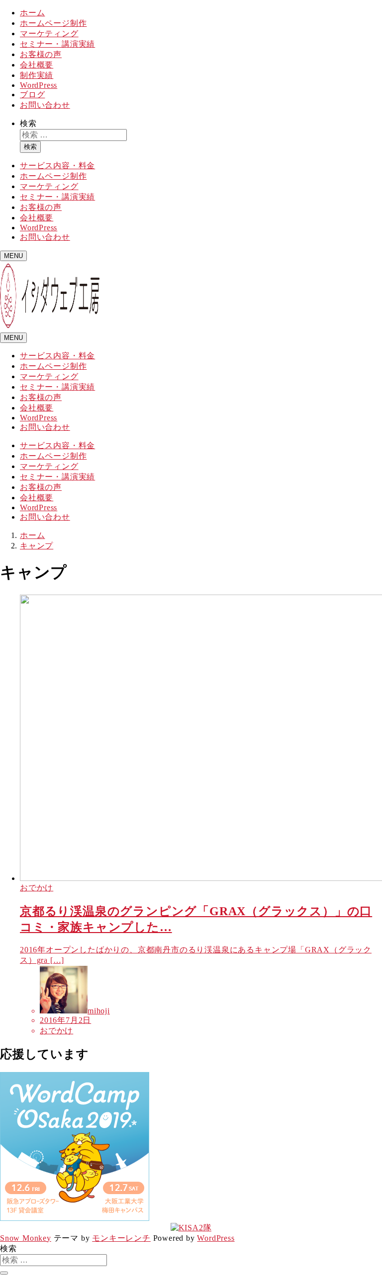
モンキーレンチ (121, 1238)
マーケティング (49, 33)
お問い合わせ (45, 105)
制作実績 (36, 75)
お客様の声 (41, 54)
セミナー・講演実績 (57, 44)
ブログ (32, 94)
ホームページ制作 (53, 23)
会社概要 (36, 65)
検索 (28, 123)
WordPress (38, 85)
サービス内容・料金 (57, 165)
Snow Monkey (25, 1238)
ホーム (32, 12)
